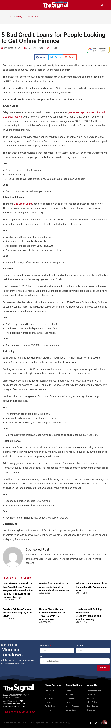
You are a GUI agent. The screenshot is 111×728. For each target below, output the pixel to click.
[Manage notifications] (104, 722)
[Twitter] (96, 723)
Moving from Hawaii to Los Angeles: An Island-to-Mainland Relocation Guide (54, 587)
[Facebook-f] (91, 723)
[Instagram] (101, 723)
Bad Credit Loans (23, 203)
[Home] (6, 17)
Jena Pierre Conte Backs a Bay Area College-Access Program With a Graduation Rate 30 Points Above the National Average (18, 590)
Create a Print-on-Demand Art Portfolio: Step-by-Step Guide (17, 612)
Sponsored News (31, 17)
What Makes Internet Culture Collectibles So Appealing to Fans (91, 587)
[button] (9, 5)
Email (42, 656)
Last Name (80, 645)
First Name (45, 645)
